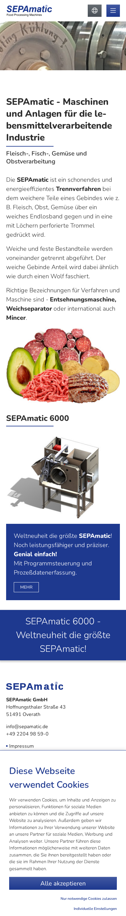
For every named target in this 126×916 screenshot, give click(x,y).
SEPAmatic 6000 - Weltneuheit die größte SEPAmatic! (63, 635)
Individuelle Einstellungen (95, 908)
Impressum (21, 746)
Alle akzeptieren (63, 883)
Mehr (26, 587)
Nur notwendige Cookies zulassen (89, 898)
